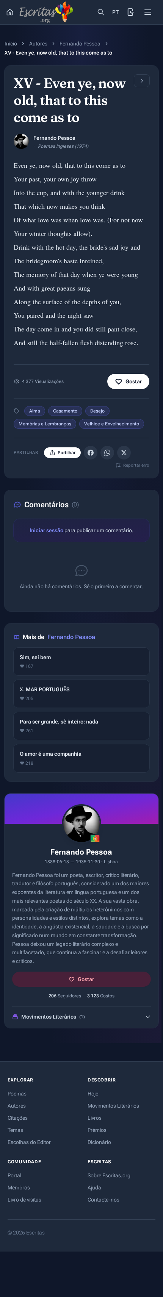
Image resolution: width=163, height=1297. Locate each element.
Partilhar (66, 452)
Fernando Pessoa (80, 44)
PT (115, 12)
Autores (38, 44)
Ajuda (94, 1187)
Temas (15, 1130)
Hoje (93, 1094)
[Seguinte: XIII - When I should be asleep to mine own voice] (141, 81)
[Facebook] (90, 452)
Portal (14, 1175)
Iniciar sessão (46, 530)
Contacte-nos (103, 1200)
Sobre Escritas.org (109, 1175)
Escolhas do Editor (29, 1142)
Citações (18, 1118)
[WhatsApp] (107, 452)
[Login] (131, 12)
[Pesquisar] (101, 12)
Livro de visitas (24, 1200)
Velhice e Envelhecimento (111, 424)
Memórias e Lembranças (45, 424)
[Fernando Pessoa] (21, 141)
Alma (34, 411)
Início (11, 44)
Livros (95, 1118)
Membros (19, 1187)
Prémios (97, 1130)
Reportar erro (136, 465)
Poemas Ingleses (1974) (63, 146)
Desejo (97, 411)
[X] (124, 452)
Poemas (17, 1094)
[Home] (10, 12)
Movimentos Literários (113, 1106)
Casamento (65, 411)
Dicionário (99, 1142)
